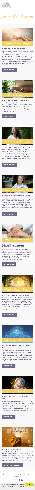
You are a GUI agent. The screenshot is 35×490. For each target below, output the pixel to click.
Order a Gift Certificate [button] (12, 465)
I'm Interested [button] (9, 70)
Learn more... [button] (8, 366)
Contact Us (17, 476)
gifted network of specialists (18, 51)
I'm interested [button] (9, 264)
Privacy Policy (28, 475)
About (11, 475)
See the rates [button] (8, 116)
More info (22, 488)
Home (5, 475)
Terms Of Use (18, 475)
